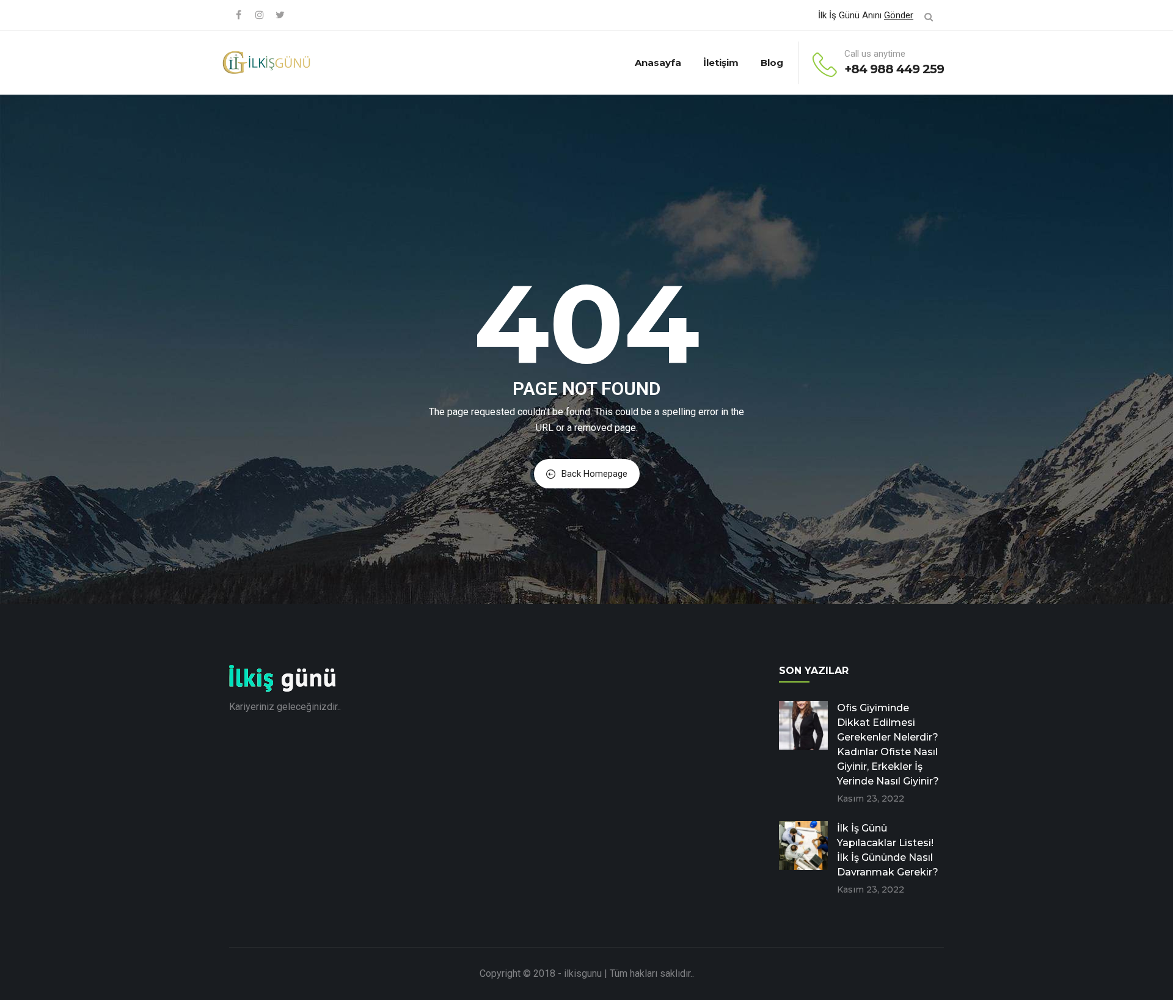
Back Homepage (594, 473)
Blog (772, 62)
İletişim (721, 62)
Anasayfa (658, 62)
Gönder (898, 15)
